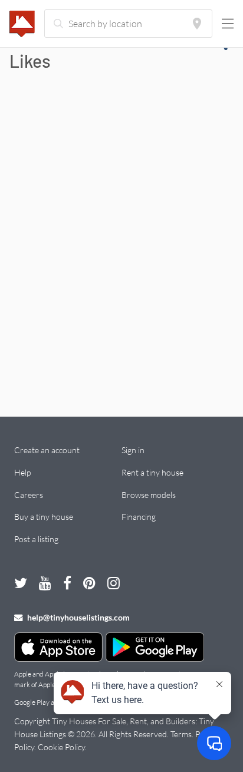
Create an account (47, 450)
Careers (28, 495)
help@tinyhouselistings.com (77, 617)
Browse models (148, 495)
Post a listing (36, 539)
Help (22, 472)
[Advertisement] (121, 251)
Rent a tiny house (152, 472)
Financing (138, 517)
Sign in (133, 450)
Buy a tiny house (43, 517)
